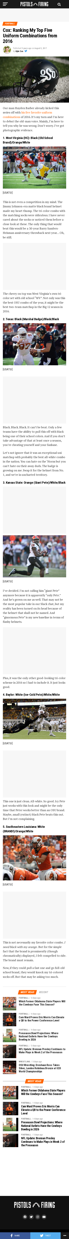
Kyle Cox (19, 51)
